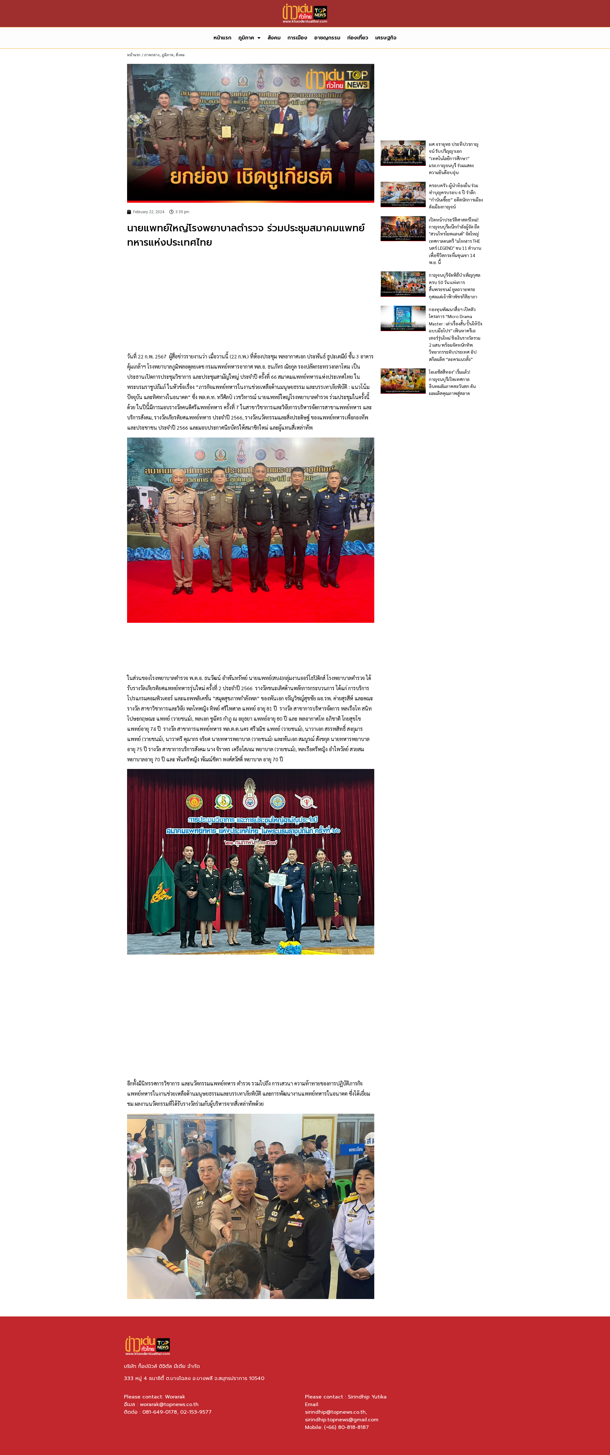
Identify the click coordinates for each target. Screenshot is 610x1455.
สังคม (274, 38)
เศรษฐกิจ (385, 38)
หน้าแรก (222, 38)
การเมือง (297, 38)
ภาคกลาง (151, 54)
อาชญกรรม (327, 38)
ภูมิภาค (246, 38)
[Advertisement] (250, 300)
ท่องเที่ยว (357, 38)
